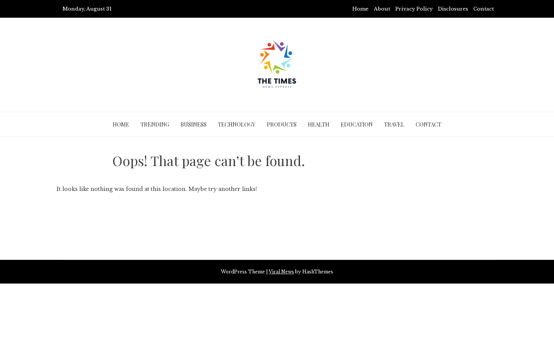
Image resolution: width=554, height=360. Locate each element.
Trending (155, 124)
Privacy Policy (414, 9)
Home (360, 9)
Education (357, 124)
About (382, 9)
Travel (394, 124)
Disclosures (453, 9)
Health (318, 124)
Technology (237, 124)
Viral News (281, 272)
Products (282, 124)
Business (194, 124)
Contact (483, 9)
